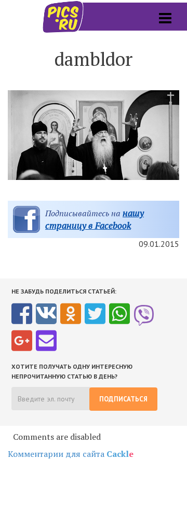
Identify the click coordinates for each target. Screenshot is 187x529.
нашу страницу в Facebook (94, 219)
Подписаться (123, 399)
